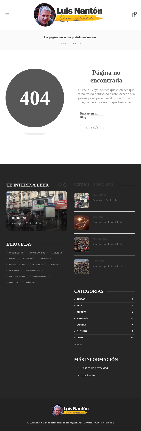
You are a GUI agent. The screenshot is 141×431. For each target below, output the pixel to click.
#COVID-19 (57, 252)
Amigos (105, 299)
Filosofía (105, 331)
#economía (28, 258)
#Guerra (55, 264)
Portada (64, 43)
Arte (105, 305)
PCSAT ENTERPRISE (104, 422)
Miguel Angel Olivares (81, 422)
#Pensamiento (40, 276)
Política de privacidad (95, 368)
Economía (105, 318)
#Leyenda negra (17, 276)
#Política (13, 282)
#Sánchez (30, 282)
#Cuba (12, 258)
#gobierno (38, 264)
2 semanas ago (99, 222)
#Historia (14, 270)
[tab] (81, 185)
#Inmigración (33, 270)
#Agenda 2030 (16, 252)
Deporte (105, 311)
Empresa (105, 324)
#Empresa (46, 258)
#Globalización (17, 264)
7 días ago (16, 223)
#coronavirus (37, 252)
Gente (105, 337)
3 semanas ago (99, 244)
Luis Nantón (89, 375)
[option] (36, 211)
